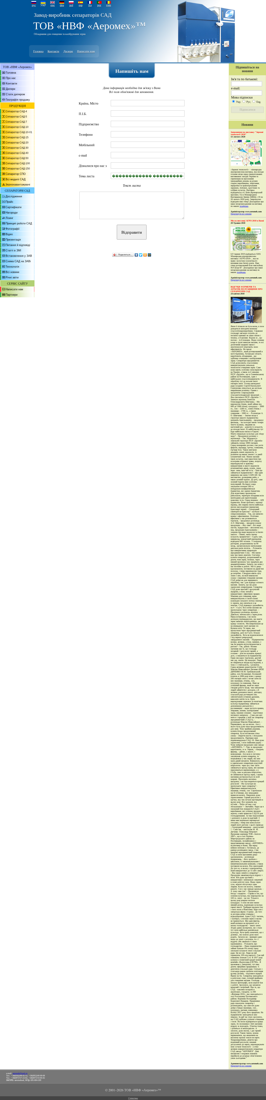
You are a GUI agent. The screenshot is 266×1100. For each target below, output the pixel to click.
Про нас (11, 78)
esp (81, 5)
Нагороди (11, 212)
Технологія (12, 266)
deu (62, 5)
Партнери (11, 294)
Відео (9, 234)
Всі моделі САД (16, 179)
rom (108, 5)
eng (52, 5)
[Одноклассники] (145, 255)
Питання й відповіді (18, 245)
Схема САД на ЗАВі (18, 261)
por (99, 5)
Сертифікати (13, 207)
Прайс (9, 201)
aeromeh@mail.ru (20, 1073)
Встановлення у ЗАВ (19, 255)
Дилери (68, 51)
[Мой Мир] (149, 255)
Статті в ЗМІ (13, 250)
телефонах (244, 206)
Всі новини (12, 272)
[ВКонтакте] (136, 255)
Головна (38, 51)
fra (90, 5)
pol (71, 5)
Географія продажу (18, 99)
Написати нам (86, 51)
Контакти (53, 51)
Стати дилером (15, 94)
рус (34, 5)
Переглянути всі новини (241, 214)
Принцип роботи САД (19, 223)
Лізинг (9, 218)
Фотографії (13, 228)
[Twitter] (141, 255)
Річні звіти (12, 277)
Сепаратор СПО (16, 173)
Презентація (13, 239)
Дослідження (14, 196)
